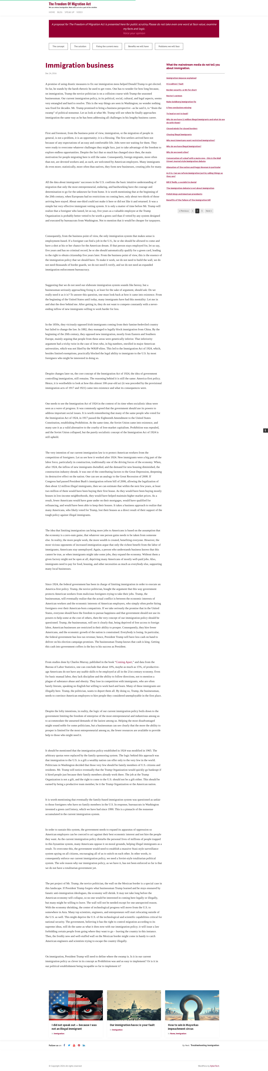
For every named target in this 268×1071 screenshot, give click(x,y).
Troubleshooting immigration (205, 1045)
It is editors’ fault (174, 84)
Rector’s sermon (174, 95)
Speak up (69, 12)
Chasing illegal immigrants (179, 134)
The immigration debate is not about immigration (190, 188)
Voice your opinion (134, 33)
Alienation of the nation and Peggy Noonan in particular (193, 167)
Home (52, 12)
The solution (80, 46)
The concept (58, 46)
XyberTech (214, 1065)
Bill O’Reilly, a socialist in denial (181, 182)
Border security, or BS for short (181, 90)
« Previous (184, 210)
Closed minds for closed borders (181, 128)
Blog (59, 12)
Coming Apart (124, 661)
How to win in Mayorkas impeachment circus (183, 1027)
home (172, 1033)
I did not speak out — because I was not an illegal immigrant (74, 1027)
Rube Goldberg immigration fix (181, 101)
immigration (59, 1033)
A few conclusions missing (178, 107)
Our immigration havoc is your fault (132, 1025)
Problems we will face (169, 46)
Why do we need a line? (177, 152)
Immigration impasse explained (181, 78)
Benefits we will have (138, 46)
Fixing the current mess (107, 46)
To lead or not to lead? (177, 113)
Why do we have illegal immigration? (183, 146)
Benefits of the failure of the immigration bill (188, 200)
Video (79, 12)
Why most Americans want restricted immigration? (190, 140)
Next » (209, 210)
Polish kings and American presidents (184, 194)
